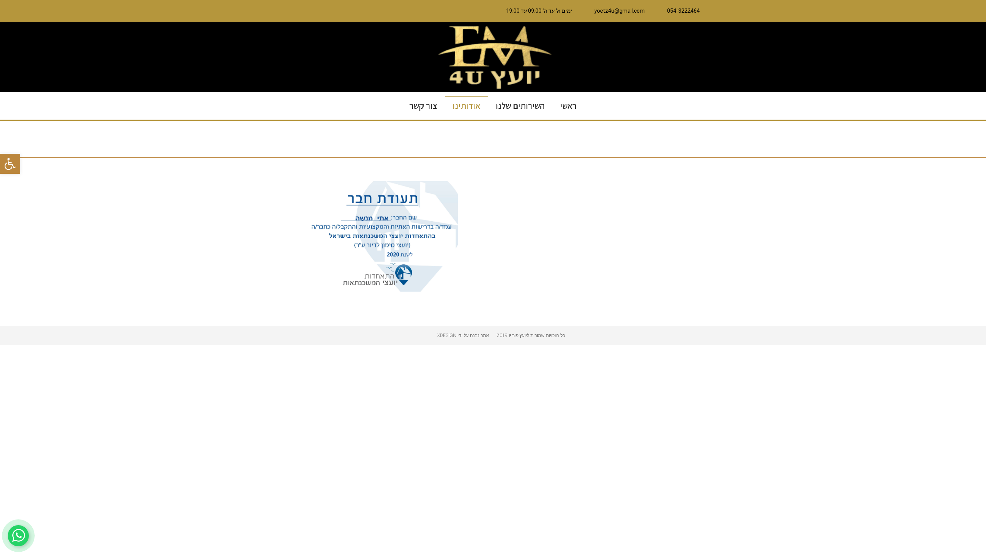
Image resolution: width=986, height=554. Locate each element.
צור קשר (423, 106)
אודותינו (466, 106)
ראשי (568, 106)
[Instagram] (369, 11)
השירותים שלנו (520, 106)
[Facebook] (386, 11)
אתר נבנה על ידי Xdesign (463, 335)
